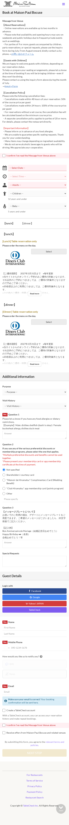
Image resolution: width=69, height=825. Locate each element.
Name (8, 622)
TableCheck (34, 609)
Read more (34, 293)
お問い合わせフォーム (22, 54)
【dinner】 (27, 223)
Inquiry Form (11, 86)
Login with (7, 585)
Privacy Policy (34, 786)
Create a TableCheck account (20, 710)
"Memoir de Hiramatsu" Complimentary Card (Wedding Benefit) (34, 482)
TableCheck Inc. (31, 805)
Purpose (6, 386)
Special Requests (10, 553)
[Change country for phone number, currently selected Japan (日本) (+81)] (6, 648)
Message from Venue (12, 21)
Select (49, 251)
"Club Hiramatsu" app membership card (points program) (35, 488)
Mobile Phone (12, 642)
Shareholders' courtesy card (20, 474)
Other (9, 493)
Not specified (13, 469)
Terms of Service (34, 780)
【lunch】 (9, 223)
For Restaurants (35, 775)
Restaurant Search (35, 797)
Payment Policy (34, 791)
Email (8, 686)
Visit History (8, 400)
